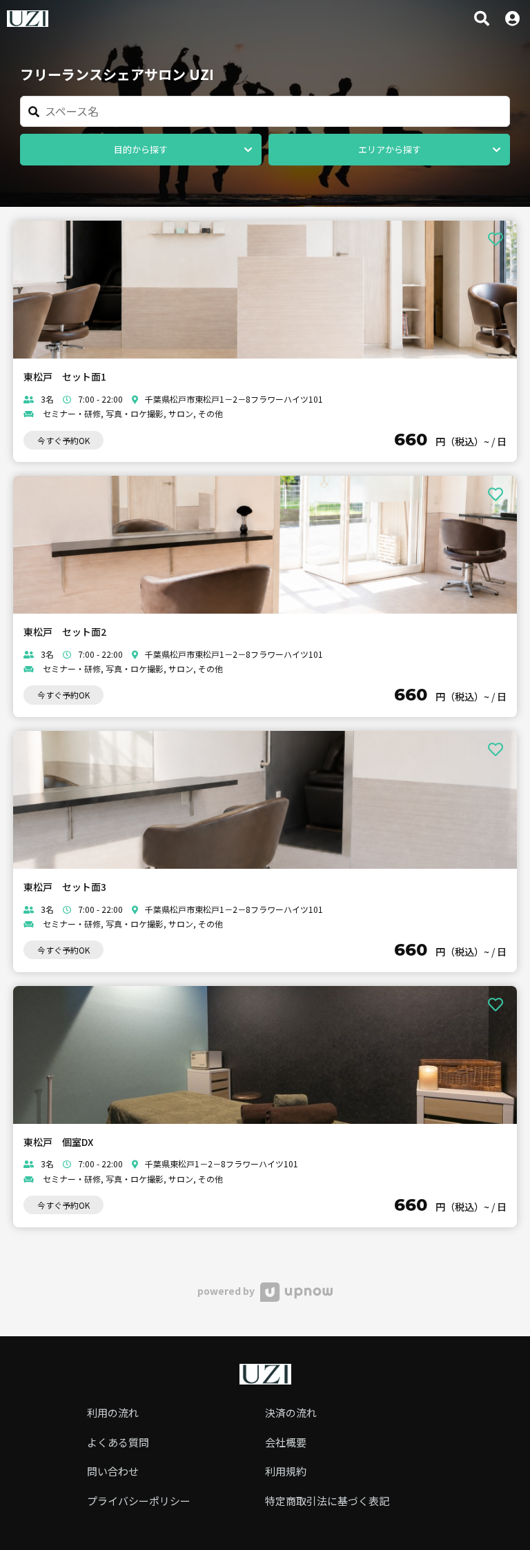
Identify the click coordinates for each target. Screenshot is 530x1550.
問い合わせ (113, 1471)
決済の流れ (291, 1412)
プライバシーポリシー (138, 1500)
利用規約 (285, 1471)
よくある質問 (118, 1442)
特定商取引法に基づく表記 (327, 1500)
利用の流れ (113, 1412)
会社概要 (285, 1442)
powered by (227, 1291)
